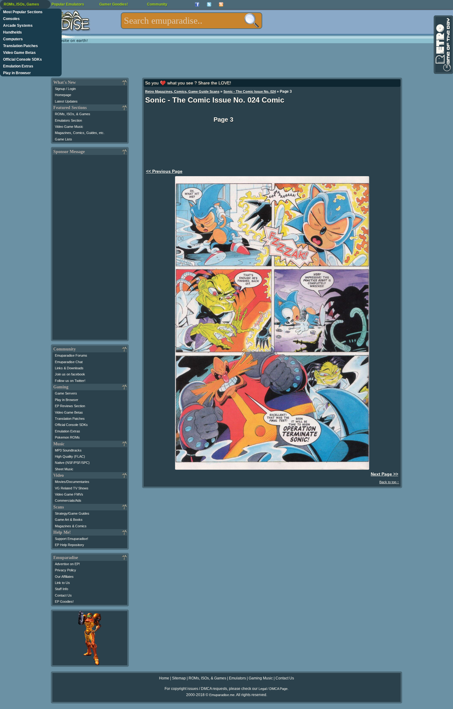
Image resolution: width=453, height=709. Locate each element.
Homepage (63, 95)
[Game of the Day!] (443, 44)
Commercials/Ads (68, 500)
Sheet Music (64, 469)
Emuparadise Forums (71, 355)
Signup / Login (65, 89)
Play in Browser (17, 73)
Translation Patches (20, 46)
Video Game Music (69, 126)
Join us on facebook (70, 374)
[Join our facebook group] (197, 4)
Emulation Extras (18, 66)
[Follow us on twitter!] (209, 4)
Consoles (11, 19)
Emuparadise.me (222, 695)
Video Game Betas (19, 53)
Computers (13, 39)
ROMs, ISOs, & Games (72, 114)
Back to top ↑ (389, 482)
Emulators (237, 678)
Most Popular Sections (23, 12)
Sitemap (179, 678)
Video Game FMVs (69, 494)
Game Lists (63, 139)
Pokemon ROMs (67, 437)
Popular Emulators (67, 4)
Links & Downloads (69, 368)
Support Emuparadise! (71, 539)
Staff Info (61, 589)
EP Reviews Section (70, 406)
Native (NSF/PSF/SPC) (72, 462)
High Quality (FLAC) (70, 456)
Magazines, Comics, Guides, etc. (79, 133)
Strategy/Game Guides (72, 513)
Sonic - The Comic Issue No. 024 (249, 91)
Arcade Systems (18, 25)
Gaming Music (261, 678)
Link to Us (62, 583)
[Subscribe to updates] (221, 4)
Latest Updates (66, 101)
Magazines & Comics (71, 526)
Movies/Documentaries (72, 482)
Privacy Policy (65, 570)
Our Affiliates (64, 576)
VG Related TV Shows (71, 488)
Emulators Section (68, 120)
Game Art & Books (69, 519)
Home (164, 678)
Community (157, 4)
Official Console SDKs (22, 59)
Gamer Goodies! (113, 4)
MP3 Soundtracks (68, 450)
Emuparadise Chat (69, 362)
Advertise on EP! (67, 564)
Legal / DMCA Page (273, 689)
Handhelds (12, 32)
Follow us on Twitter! (70, 381)
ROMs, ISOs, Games (21, 4)
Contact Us (63, 595)
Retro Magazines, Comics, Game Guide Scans (182, 91)
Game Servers (66, 393)
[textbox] (191, 20)
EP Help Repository (69, 545)
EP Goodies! (64, 601)
